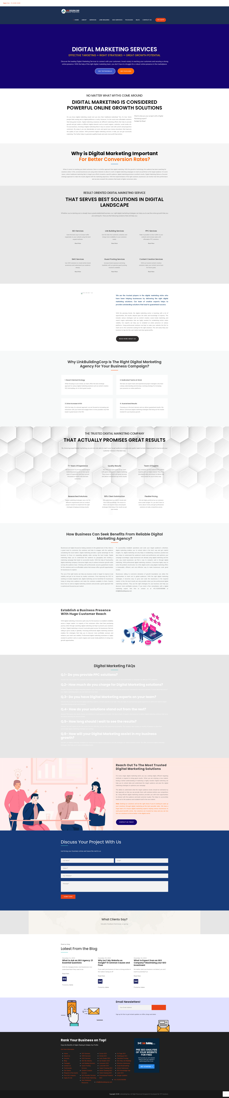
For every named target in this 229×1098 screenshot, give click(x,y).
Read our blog (65, 944)
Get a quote (160, 19)
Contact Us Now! (139, 121)
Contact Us (147, 20)
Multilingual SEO (122, 1056)
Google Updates (122, 1075)
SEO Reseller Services (89, 1075)
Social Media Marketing (89, 1078)
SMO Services (86, 1058)
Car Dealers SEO (104, 1061)
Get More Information (67, 1049)
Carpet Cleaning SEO (105, 1068)
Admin (71, 985)
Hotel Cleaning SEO (105, 1073)
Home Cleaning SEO (105, 1071)
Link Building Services (88, 1063)
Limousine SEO (104, 1063)
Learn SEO (120, 1073)
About (84, 20)
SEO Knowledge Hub (123, 1071)
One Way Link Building (124, 1061)
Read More (78, 243)
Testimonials (68, 1068)
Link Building (104, 20)
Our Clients (67, 1071)
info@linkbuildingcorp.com (191, 3)
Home (77, 20)
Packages (129, 20)
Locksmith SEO (104, 1066)
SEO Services (117, 20)
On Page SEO (121, 1054)
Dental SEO (103, 1056)
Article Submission (122, 1068)
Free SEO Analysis (70, 1075)
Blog (138, 20)
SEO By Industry (87, 1061)
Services (93, 20)
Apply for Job (68, 1078)
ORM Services (86, 1056)
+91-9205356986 (207, 3)
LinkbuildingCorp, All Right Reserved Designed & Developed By (140, 1094)
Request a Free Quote (71, 1073)
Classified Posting (122, 1058)
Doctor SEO (103, 1054)
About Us (67, 1056)
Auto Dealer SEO (104, 1058)
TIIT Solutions (164, 1094)
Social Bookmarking (123, 1066)
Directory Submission (123, 1063)
